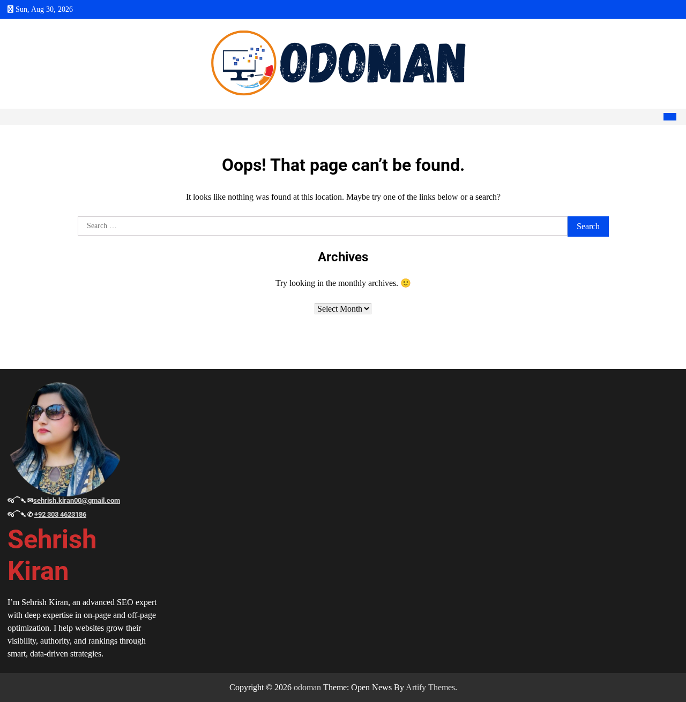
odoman (307, 687)
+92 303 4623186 (60, 514)
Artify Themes (430, 687)
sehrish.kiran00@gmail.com (76, 500)
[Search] (653, 117)
